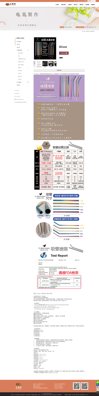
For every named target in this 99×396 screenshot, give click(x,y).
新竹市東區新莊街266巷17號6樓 (20, 102)
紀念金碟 (19, 79)
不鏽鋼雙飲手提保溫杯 (22, 58)
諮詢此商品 (63, 53)
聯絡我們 (93, 4)
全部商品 (19, 41)
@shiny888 (60, 385)
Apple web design (54, 393)
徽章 (19, 85)
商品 (84, 31)
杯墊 (19, 47)
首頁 (82, 31)
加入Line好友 (17, 96)
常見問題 (87, 4)
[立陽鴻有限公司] (10, 4)
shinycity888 (60, 386)
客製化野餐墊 (20, 53)
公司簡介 (57, 4)
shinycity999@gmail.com (19, 99)
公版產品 (19, 82)
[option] (45, 48)
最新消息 (81, 4)
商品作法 (75, 4)
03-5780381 (17, 90)
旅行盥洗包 (20, 70)
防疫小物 (19, 73)
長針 (19, 44)
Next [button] (57, 64)
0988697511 (61, 388)
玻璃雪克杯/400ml (21, 61)
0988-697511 (17, 93)
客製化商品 (63, 4)
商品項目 (19, 67)
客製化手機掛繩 (20, 64)
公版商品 (70, 4)
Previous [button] (32, 64)
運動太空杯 (20, 76)
